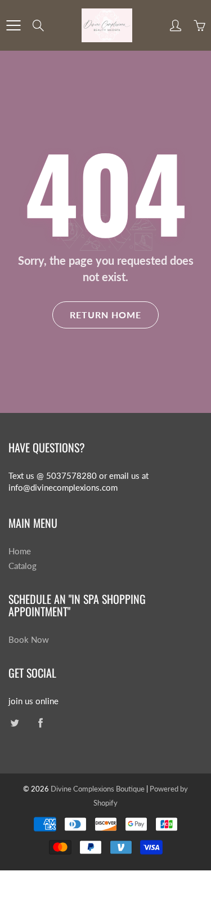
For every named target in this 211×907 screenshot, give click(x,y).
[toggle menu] (13, 25)
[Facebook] (40, 722)
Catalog (22, 566)
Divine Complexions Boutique (98, 788)
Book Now (28, 639)
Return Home (105, 314)
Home (19, 551)
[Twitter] (14, 722)
